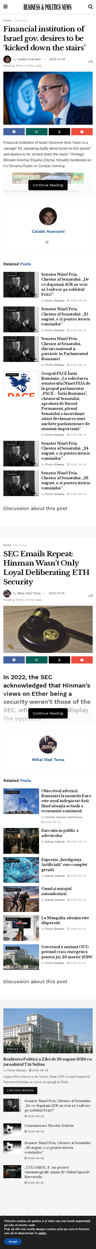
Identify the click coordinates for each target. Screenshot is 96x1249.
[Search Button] (90, 6)
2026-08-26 (77, 300)
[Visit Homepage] (48, 6)
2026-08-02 (78, 841)
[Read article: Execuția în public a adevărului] (21, 841)
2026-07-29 (77, 875)
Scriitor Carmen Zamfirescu (63, 817)
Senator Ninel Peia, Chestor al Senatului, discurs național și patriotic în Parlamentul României (64, 348)
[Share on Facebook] (14, 131)
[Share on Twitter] (59, 131)
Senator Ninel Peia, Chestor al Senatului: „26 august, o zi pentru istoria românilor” (58, 1147)
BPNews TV (13, 890)
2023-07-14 (57, 59)
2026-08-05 (52, 822)
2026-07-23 (77, 899)
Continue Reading (22, 1089)
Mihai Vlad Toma (28, 593)
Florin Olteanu (54, 300)
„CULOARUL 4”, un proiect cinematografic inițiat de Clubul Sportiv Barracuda (57, 1172)
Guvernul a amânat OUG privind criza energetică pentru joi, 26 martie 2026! (66, 952)
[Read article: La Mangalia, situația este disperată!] (21, 928)
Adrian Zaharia (55, 841)
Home (7, 20)
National (12, 276)
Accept (13, 1241)
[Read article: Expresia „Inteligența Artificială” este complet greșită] (21, 870)
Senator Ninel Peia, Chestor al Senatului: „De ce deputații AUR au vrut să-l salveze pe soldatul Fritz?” (65, 284)
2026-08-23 (77, 494)
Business (21, 20)
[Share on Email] (82, 131)
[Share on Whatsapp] (36, 131)
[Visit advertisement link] (48, 178)
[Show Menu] (5, 6)
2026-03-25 (77, 928)
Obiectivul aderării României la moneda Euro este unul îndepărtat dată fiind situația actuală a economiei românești (66, 801)
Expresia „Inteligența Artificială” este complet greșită (64, 864)
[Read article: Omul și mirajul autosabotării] (21, 899)
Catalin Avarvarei (29, 59)
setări (42, 1233)
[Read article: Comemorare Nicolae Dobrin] (12, 1129)
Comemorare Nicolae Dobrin (49, 1126)
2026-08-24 (77, 364)
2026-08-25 (77, 330)
